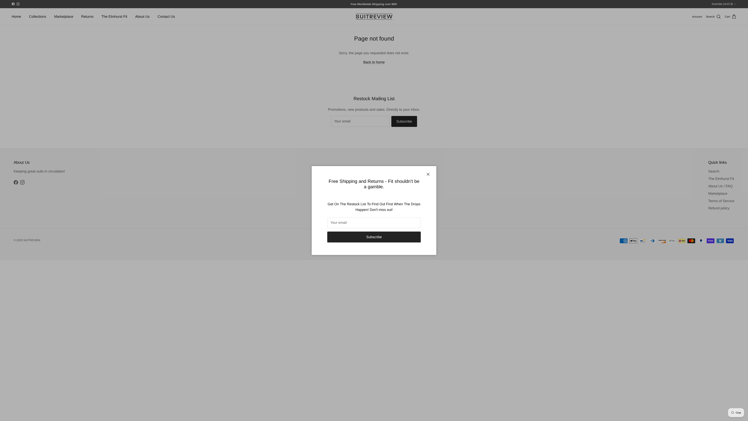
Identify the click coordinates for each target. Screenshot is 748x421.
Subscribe (374, 237)
